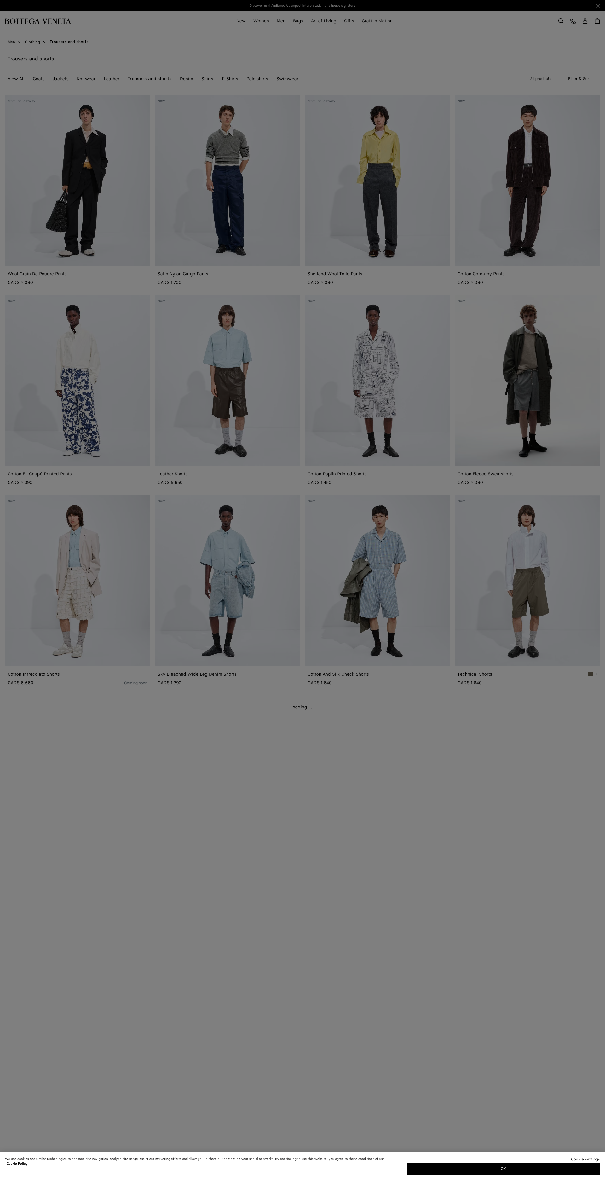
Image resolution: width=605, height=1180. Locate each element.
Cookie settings (585, 1159)
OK (503, 1168)
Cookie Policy (17, 1163)
